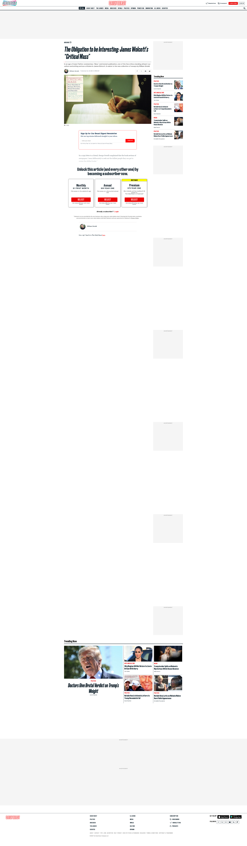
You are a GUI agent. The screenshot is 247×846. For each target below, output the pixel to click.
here (103, 235)
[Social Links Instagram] (226, 823)
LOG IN (241, 3)
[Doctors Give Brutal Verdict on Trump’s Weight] (178, 88)
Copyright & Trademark (166, 833)
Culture (132, 826)
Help (115, 833)
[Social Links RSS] (233, 823)
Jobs (104, 833)
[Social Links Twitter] (222, 823)
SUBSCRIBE (233, 3)
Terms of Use (101, 143)
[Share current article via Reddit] (149, 71)
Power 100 (140, 8)
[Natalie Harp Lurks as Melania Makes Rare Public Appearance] (178, 139)
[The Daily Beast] (117, 3)
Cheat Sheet (90, 8)
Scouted (165, 8)
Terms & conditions (152, 833)
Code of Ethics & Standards (131, 833)
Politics (126, 8)
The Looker (99, 8)
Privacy (119, 833)
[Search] (244, 8)
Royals (120, 8)
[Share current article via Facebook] (137, 71)
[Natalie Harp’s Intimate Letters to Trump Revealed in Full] (178, 111)
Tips (101, 833)
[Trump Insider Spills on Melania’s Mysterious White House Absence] (178, 125)
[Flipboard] (237, 823)
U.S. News (157, 8)
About (91, 833)
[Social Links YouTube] (229, 823)
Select (81, 199)
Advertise (110, 833)
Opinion (133, 8)
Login (116, 212)
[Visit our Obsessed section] (15, 3)
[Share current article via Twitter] (141, 71)
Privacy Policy (109, 143)
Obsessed (113, 8)
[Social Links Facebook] (218, 823)
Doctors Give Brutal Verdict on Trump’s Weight (93, 688)
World (132, 823)
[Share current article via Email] (145, 71)
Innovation (149, 8)
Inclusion (142, 833)
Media (107, 8)
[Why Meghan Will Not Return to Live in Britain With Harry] (178, 100)
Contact (96, 833)
